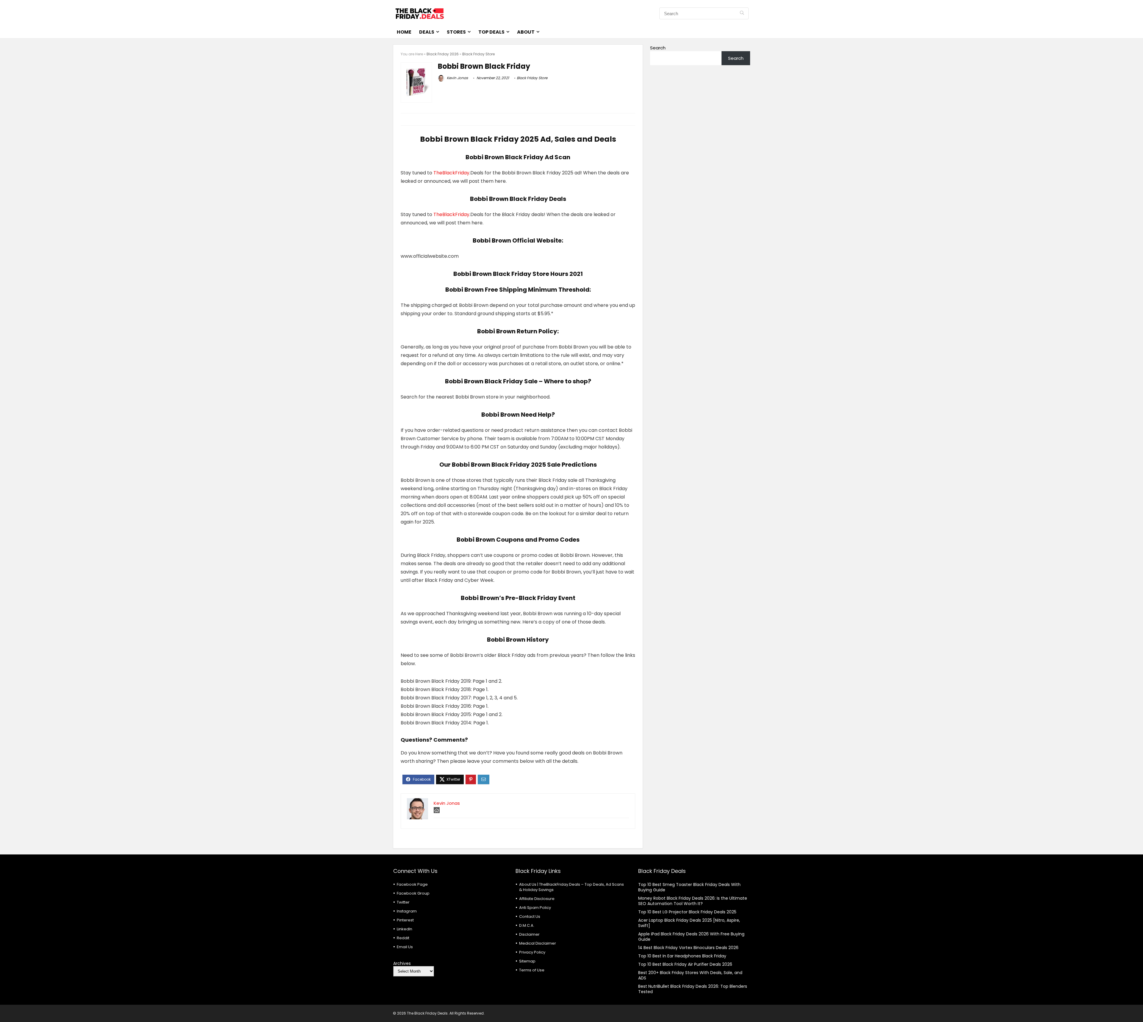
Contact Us (529, 916)
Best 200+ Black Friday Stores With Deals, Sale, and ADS (690, 975)
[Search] (742, 13)
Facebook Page (412, 884)
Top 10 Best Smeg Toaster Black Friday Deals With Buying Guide (689, 887)
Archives (402, 963)
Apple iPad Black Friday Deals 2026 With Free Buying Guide (691, 936)
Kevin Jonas (457, 77)
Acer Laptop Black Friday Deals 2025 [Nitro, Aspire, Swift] (689, 923)
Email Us (405, 947)
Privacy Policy (532, 952)
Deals (426, 32)
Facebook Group (413, 893)
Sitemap (527, 961)
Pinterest (405, 920)
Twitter (403, 902)
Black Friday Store (478, 54)
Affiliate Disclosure (537, 898)
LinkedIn (404, 929)
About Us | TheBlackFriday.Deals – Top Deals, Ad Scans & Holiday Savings (571, 887)
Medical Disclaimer (537, 943)
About (526, 32)
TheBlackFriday (451, 172)
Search (658, 48)
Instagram (407, 911)
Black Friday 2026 (443, 54)
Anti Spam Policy (535, 907)
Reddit (403, 938)
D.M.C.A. (526, 925)
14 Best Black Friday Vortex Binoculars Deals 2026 (688, 948)
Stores (456, 32)
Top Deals (491, 32)
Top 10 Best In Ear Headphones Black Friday (682, 956)
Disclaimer (529, 934)
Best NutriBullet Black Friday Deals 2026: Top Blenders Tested (692, 989)
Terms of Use (531, 970)
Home (404, 32)
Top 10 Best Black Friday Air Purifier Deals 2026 (685, 964)
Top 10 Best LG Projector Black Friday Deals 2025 (687, 912)
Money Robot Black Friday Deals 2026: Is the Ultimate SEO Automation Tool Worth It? (692, 901)
